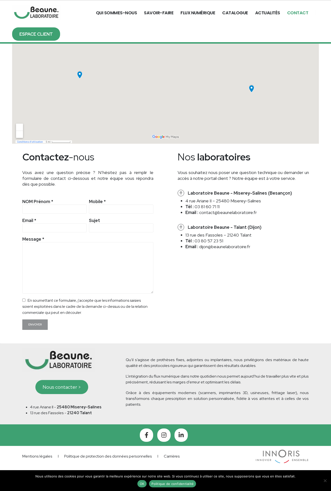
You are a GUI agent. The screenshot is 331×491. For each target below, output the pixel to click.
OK (142, 484)
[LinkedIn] (181, 435)
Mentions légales (37, 456)
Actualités (267, 13)
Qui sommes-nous (116, 13)
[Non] (325, 480)
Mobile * (97, 201)
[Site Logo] (36, 12)
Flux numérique (198, 13)
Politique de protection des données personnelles (108, 456)
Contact (297, 13)
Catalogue (235, 13)
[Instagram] (164, 435)
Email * (29, 220)
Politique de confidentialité (172, 484)
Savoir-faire (158, 13)
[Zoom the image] (282, 452)
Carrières (172, 456)
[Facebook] (146, 435)
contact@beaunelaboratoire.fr (228, 212)
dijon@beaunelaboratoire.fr (224, 246)
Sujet (94, 220)
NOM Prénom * (37, 201)
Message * (33, 239)
